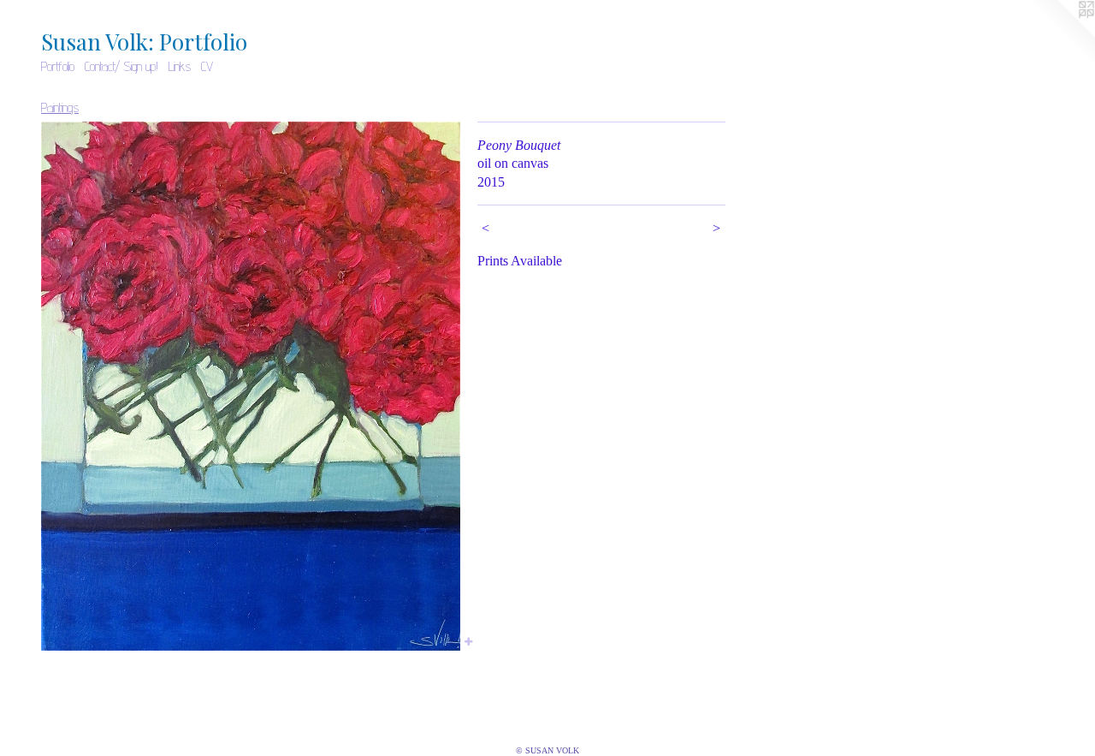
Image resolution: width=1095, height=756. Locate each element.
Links (180, 66)
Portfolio (57, 66)
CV (207, 66)
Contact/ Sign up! (121, 66)
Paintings (60, 107)
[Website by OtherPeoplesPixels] (1061, 34)
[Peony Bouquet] (250, 386)
